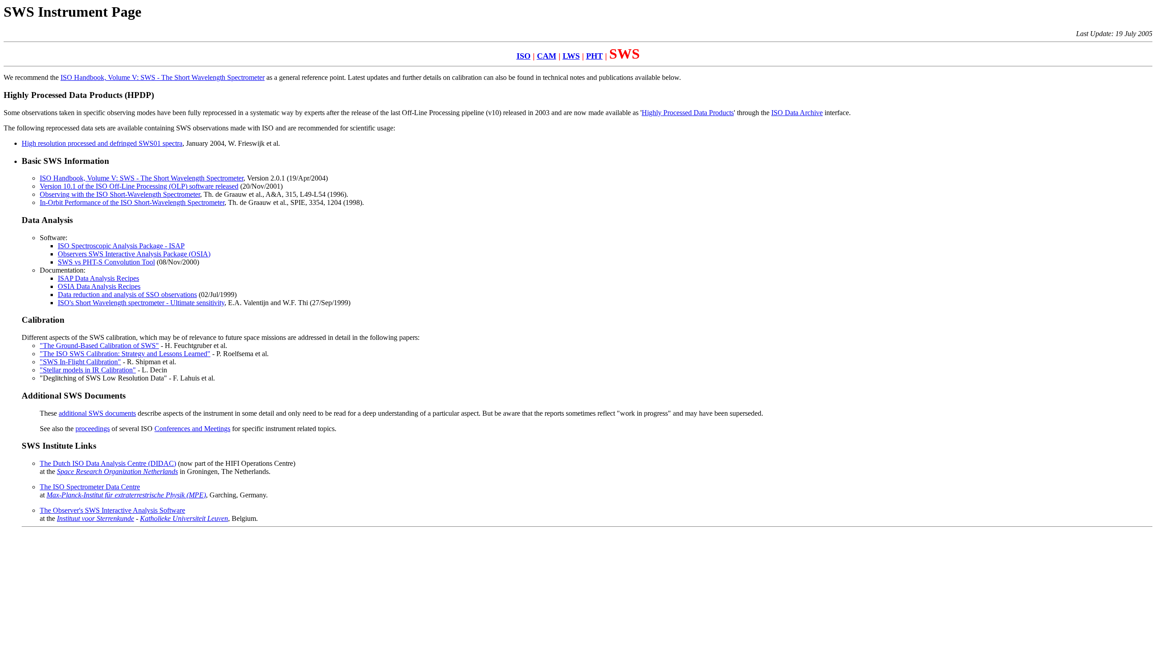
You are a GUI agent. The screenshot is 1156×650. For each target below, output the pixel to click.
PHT (594, 55)
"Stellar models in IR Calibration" (88, 370)
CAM (546, 55)
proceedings (92, 428)
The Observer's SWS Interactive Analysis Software (112, 510)
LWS (571, 55)
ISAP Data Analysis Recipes (98, 278)
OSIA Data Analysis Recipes (99, 286)
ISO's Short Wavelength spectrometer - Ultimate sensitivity (141, 302)
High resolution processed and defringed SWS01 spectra (102, 143)
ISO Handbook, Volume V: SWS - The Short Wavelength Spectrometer (163, 77)
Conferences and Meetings (192, 428)
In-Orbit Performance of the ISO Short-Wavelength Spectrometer (132, 202)
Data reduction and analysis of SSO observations (127, 294)
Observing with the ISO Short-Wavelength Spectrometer (120, 194)
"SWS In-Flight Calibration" (80, 362)
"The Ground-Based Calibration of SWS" (99, 345)
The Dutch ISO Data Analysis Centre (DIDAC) (108, 463)
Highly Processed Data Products (688, 112)
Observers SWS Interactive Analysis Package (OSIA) (134, 254)
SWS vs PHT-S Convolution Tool (106, 262)
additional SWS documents (97, 413)
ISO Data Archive (797, 112)
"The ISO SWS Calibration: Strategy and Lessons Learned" (125, 354)
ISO (524, 55)
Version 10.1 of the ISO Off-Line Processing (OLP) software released (139, 186)
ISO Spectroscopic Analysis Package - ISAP (121, 246)
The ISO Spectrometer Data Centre (90, 487)
